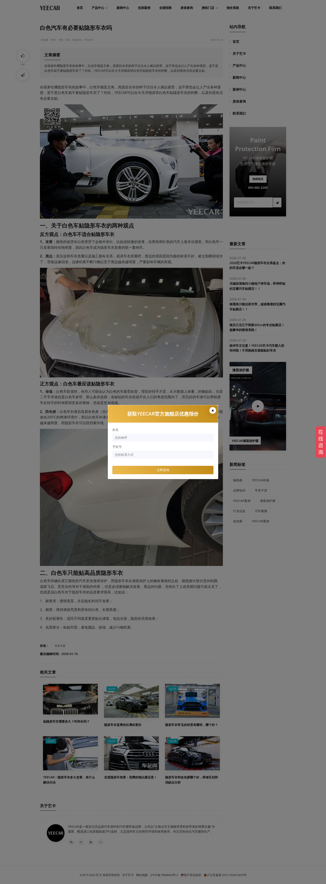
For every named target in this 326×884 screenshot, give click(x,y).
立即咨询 (163, 470)
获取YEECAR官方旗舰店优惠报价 (163, 413)
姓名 (115, 429)
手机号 (117, 447)
